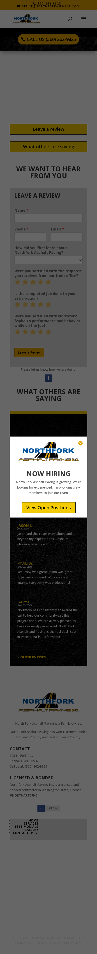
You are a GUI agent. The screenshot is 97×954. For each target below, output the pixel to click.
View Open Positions (48, 507)
